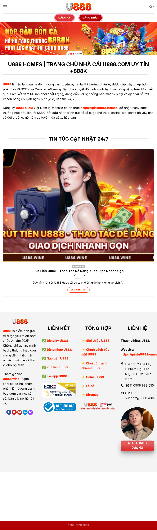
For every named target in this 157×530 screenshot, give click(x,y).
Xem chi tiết (78, 289)
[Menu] (5, 6)
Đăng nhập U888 (59, 349)
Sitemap (92, 394)
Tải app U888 (56, 376)
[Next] (154, 224)
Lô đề (90, 386)
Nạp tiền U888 (57, 358)
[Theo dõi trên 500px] (25, 412)
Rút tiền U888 (57, 367)
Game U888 (95, 377)
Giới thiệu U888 (98, 341)
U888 (7, 84)
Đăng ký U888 (57, 341)
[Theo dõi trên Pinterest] (14, 412)
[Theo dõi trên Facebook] (8, 412)
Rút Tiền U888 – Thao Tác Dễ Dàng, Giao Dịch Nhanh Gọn (79, 271)
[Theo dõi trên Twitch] (30, 412)
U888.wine (11, 379)
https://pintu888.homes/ (100, 108)
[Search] (151, 6)
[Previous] (3, 224)
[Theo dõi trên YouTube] (19, 412)
